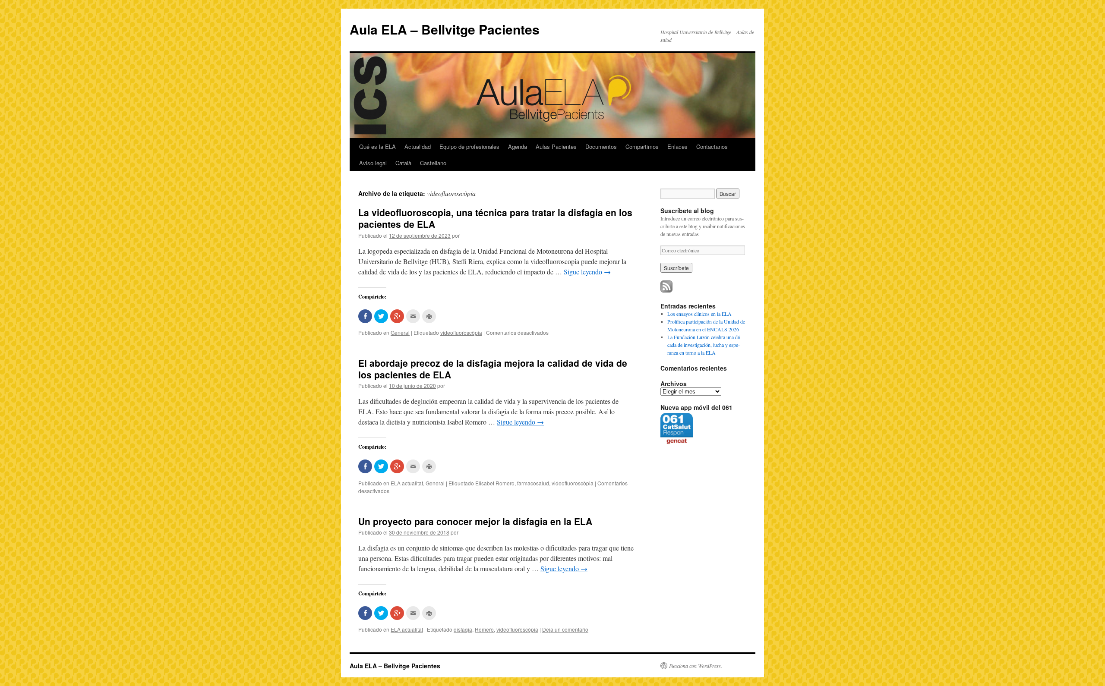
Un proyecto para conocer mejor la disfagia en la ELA (475, 521)
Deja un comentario (565, 629)
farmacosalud (533, 483)
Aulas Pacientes (556, 146)
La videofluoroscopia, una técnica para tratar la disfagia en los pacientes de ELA (495, 218)
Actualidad (417, 146)
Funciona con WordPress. (695, 665)
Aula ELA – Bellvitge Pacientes (445, 29)
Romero (484, 629)
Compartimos (642, 146)
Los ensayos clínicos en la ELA (699, 313)
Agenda (517, 146)
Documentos (601, 146)
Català (403, 163)
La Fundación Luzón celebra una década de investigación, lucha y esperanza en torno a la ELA (704, 345)
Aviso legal (373, 163)
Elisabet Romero (495, 483)
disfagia (463, 629)
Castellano (433, 163)
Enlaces (677, 146)
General (400, 332)
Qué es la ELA (377, 146)
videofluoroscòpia (461, 332)
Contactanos (712, 146)
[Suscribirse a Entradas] (666, 290)
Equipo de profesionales (469, 146)
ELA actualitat (407, 483)
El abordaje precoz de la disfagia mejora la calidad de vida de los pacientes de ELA (492, 368)
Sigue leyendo (587, 271)
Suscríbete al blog (687, 210)
